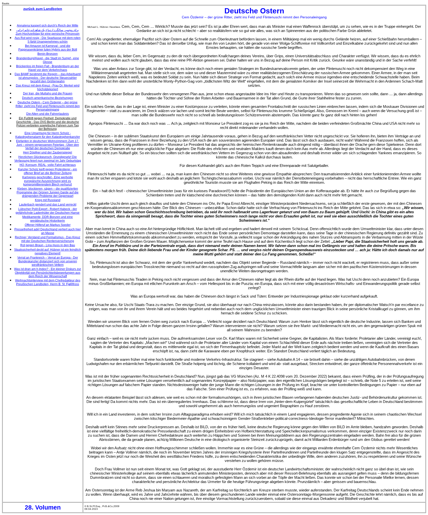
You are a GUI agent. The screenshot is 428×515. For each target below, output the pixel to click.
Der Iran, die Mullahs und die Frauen (47, 93)
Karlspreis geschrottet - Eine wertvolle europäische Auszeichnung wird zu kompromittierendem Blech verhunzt (47, 181)
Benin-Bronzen (47, 54)
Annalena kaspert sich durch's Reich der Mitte (47, 25)
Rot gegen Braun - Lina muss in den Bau (47, 245)
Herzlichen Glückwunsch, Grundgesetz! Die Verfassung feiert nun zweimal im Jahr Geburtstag (47, 158)
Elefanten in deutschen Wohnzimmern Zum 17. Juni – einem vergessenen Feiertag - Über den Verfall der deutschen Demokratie (47, 144)
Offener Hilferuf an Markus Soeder (48, 225)
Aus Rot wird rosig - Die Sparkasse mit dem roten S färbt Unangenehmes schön (47, 39)
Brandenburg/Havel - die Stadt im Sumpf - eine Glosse (47, 60)
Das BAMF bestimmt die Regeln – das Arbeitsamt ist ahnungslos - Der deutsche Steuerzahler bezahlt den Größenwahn (47, 77)
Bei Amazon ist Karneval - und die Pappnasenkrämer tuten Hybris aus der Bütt (47, 47)
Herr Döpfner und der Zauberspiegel (47, 152)
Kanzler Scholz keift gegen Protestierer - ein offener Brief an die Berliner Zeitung (47, 171)
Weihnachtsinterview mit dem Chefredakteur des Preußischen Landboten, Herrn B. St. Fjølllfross (47, 282)
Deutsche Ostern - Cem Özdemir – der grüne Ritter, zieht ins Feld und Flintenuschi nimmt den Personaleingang (48, 106)
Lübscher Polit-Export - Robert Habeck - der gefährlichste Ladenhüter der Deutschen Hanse (48, 210)
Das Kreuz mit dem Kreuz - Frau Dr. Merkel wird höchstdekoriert (48, 87)
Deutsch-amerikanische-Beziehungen (47, 98)
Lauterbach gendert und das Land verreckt (47, 204)
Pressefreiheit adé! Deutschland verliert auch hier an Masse (47, 231)
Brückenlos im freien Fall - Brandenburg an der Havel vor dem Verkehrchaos (47, 68)
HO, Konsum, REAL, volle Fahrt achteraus (48, 165)
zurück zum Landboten (42, 9)
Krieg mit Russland (47, 200)
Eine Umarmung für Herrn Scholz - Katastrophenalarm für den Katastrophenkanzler (47, 135)
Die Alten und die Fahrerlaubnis (47, 114)
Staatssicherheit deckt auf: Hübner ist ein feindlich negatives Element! (47, 251)
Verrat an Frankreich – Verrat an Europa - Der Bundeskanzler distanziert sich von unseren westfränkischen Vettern (47, 261)
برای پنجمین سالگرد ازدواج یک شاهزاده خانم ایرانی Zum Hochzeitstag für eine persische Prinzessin (48, 31)
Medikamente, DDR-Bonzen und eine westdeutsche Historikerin (47, 218)
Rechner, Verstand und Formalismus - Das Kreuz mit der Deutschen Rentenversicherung (47, 239)
